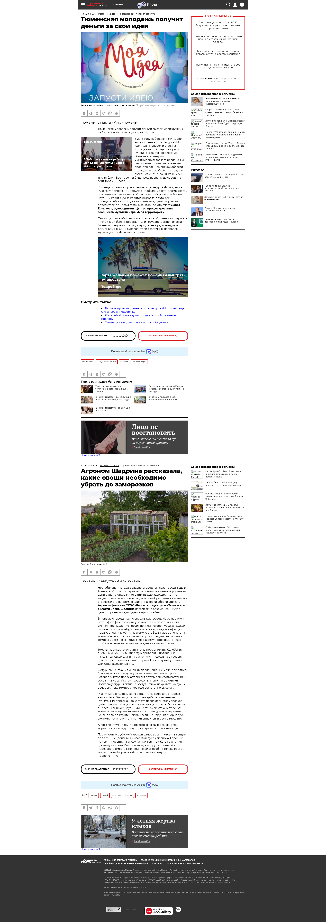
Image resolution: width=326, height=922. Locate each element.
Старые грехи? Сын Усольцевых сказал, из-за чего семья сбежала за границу (224, 112)
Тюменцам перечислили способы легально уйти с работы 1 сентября (218, 53)
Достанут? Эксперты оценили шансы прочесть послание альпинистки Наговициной (225, 135)
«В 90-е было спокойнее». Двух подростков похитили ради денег (223, 483)
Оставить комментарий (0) (163, 336)
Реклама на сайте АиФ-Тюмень (120, 860)
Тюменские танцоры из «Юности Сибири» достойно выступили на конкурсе (166, 389)
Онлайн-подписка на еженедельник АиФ (126, 863)
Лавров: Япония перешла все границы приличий (220, 209)
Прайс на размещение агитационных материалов (168, 860)
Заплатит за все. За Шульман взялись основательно (224, 198)
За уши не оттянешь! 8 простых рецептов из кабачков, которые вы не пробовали (225, 508)
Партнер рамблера (133, 909)
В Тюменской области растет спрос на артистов (218, 80)
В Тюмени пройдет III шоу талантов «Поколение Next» (164, 398)
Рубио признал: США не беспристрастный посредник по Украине (221, 188)
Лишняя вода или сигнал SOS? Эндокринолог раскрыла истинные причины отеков (218, 25)
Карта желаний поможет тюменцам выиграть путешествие (143, 277)
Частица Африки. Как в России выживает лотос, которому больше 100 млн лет (224, 496)
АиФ (105, 564)
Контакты (157, 863)
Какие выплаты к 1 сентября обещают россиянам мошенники (224, 175)
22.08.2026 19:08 (89, 465)
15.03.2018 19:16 (88, 14)
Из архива (169, 105)
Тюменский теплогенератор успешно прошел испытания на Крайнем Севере (218, 39)
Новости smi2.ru (92, 455)
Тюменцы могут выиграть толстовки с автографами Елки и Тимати (112, 389)
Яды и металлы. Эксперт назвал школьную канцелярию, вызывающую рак (222, 101)
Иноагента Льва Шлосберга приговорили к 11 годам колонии (221, 220)
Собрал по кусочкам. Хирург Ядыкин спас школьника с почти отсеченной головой (225, 146)
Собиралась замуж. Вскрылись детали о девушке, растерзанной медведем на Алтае (222, 530)
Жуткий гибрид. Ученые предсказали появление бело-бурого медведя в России (225, 123)
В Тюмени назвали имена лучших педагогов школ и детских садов (113, 398)
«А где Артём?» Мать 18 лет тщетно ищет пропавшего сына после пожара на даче (223, 474)
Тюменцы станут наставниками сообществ (135, 322)
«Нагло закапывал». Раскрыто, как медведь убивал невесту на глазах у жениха (224, 519)
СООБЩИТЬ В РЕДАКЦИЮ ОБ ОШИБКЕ (184, 863)
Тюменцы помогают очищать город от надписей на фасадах (218, 66)
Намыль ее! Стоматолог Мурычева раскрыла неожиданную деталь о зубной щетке (223, 157)
